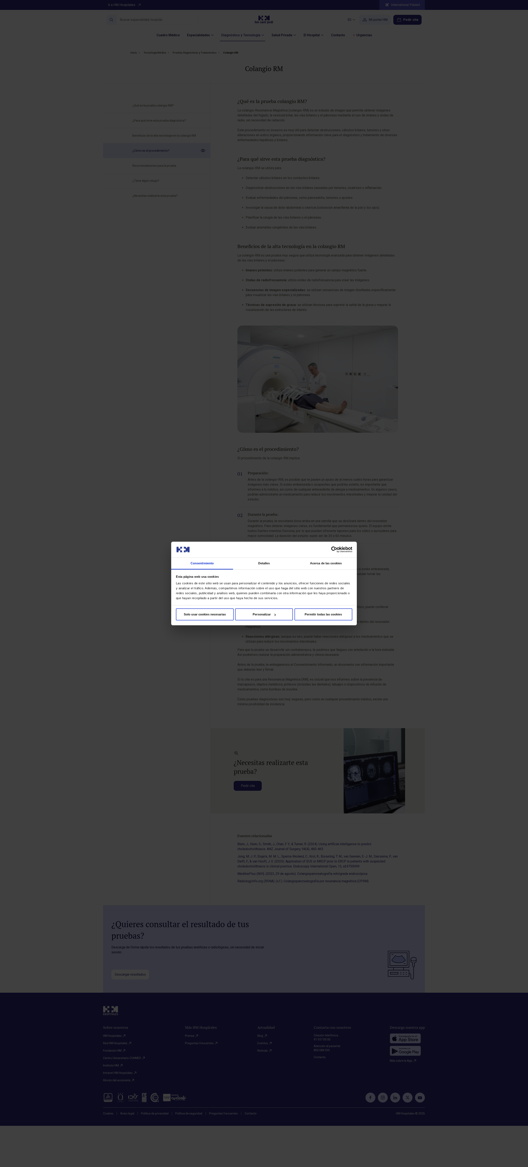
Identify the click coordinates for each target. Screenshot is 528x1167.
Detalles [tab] (264, 563)
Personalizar (262, 614)
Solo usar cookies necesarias (205, 614)
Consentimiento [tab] (202, 563)
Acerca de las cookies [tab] (326, 563)
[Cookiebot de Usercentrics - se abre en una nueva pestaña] (334, 549)
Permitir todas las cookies (323, 614)
